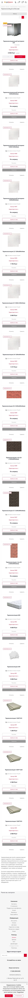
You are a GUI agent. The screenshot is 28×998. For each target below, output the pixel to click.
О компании (14, 906)
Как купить (14, 920)
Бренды (14, 939)
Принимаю (8, 995)
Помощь (14, 935)
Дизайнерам (14, 943)
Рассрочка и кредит (14, 929)
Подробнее (20, 992)
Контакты (14, 904)
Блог (14, 941)
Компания (14, 901)
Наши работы (14, 914)
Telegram (17, 963)
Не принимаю (18, 995)
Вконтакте (10, 963)
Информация (14, 918)
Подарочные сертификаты (14, 908)
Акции (14, 931)
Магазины (14, 912)
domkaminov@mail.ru (15, 974)
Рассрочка (14, 64)
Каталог (14, 937)
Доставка (14, 925)
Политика (14, 948)
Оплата (14, 923)
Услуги (14, 910)
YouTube (13, 963)
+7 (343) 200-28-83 (15, 971)
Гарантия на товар (14, 927)
